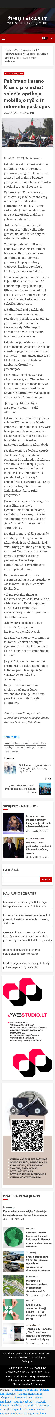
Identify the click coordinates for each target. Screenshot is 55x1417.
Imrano (25, 743)
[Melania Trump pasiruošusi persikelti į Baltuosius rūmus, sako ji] (13, 847)
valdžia (15, 751)
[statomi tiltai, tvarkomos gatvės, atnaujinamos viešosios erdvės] (13, 1285)
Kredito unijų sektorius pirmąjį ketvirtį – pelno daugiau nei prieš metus (36, 1311)
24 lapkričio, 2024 (25, 113)
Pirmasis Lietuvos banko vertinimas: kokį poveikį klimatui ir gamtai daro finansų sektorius (27, 919)
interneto (34, 743)
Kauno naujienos (35, 1409)
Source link (11, 737)
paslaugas (31, 747)
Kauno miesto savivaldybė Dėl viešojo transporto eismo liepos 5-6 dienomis (25, 1213)
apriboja (15, 743)
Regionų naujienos (11, 1413)
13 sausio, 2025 (36, 857)
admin (9, 113)
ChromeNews (20, 1384)
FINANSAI (30, 1228)
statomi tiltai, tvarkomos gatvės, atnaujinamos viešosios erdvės (21, 952)
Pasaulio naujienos (14, 73)
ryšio (7, 751)
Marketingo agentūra (25, 1389)
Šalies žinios (9, 1207)
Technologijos (32, 1253)
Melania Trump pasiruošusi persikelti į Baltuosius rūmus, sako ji (38, 848)
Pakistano (20, 747)
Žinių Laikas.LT (27, 18)
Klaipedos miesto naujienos (16, 1397)
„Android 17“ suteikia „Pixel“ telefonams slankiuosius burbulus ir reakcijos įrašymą (39, 1334)
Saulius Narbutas (23, 1401)
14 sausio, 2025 (36, 831)
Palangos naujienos (35, 1413)
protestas (41, 747)
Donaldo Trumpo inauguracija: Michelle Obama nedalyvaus (38, 823)
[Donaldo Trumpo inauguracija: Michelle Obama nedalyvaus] (13, 823)
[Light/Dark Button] (45, 38)
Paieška (11, 870)
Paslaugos (27, 1361)
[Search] (51, 38)
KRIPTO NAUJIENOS (19, 1357)
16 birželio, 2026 (37, 1343)
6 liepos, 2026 (12, 1219)
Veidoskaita (19, 1405)
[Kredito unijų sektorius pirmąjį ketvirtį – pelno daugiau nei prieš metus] (13, 1309)
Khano (43, 743)
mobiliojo (9, 747)
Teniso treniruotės (38, 1405)
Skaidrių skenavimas (29, 1393)
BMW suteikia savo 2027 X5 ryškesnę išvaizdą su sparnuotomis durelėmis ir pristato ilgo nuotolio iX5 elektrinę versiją (27, 936)
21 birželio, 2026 (37, 1295)
